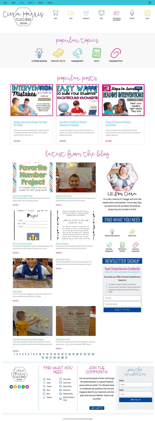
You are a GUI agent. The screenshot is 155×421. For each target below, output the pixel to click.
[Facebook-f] (15, 387)
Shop (30, 2)
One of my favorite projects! (22, 243)
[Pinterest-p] (23, 387)
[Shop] (55, 13)
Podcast (132, 18)
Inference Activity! (62, 243)
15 (59, 354)
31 (66, 357)
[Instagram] (19, 387)
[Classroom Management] (109, 245)
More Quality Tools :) (63, 259)
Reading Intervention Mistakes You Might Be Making (30, 123)
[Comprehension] (39, 53)
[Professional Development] (117, 13)
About (14, 2)
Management (77, 61)
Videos (40, 2)
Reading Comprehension (112, 235)
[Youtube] (27, 387)
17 (66, 354)
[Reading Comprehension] (112, 232)
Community (86, 18)
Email (121, 389)
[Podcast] (132, 13)
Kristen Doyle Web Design (86, 419)
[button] (150, 3)
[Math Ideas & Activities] (122, 245)
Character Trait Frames (64, 195)
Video (70, 18)
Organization (115, 61)
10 (40, 354)
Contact (50, 2)
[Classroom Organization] (135, 245)
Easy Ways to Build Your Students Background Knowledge (73, 123)
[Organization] (115, 53)
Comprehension (39, 61)
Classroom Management (109, 249)
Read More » (17, 141)
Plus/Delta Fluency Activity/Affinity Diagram (28, 339)
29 (58, 357)
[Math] (96, 53)
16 (62, 354)
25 (43, 357)
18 (70, 354)
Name (121, 380)
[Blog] (101, 13)
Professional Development (117, 19)
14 (55, 354)
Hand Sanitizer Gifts (63, 339)
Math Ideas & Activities (122, 249)
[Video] (71, 13)
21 (81, 354)
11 (44, 354)
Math (96, 61)
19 (73, 354)
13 (51, 354)
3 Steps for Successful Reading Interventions (118, 123)
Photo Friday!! (17, 291)
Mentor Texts (58, 61)
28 (54, 357)
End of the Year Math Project (22, 195)
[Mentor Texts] (58, 53)
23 (89, 354)
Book (147, 18)
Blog (22, 2)
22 (85, 354)
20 (77, 354)
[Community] (86, 13)
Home (5, 2)
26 (47, 357)
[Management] (77, 53)
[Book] (147, 13)
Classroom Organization (135, 249)
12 (47, 354)
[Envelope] (11, 387)
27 (51, 357)
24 (93, 354)
